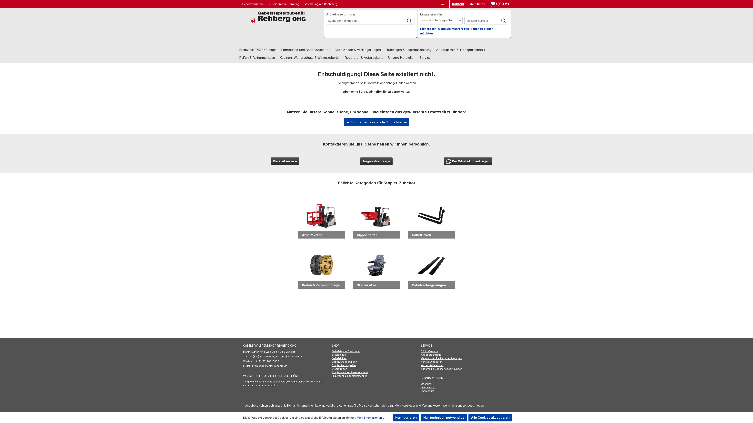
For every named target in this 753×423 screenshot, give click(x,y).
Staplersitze (339, 354)
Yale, (306, 381)
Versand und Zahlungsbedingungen (441, 358)
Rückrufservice (285, 161)
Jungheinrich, (250, 381)
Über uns (426, 383)
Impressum (427, 391)
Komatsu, (292, 381)
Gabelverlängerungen (344, 361)
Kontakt (458, 4)
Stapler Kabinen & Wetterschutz (350, 372)
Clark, (300, 381)
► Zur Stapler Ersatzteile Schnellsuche (376, 122)
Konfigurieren (406, 417)
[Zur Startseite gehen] (278, 17)
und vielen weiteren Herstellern (261, 385)
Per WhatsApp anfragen (471, 161)
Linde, (266, 381)
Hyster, (283, 381)
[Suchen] (410, 20)
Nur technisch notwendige (443, 417)
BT (320, 381)
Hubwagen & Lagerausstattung (349, 375)
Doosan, (314, 381)
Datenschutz (428, 387)
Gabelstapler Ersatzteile (346, 351)
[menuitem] (376, 351)
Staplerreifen (339, 368)
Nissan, (274, 381)
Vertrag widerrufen (431, 361)
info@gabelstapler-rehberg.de (269, 365)
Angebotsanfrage (376, 161)
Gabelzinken (339, 358)
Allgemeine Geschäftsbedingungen (441, 368)
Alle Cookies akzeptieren (490, 417)
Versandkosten (431, 405)
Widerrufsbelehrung (432, 365)
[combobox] (365, 20)
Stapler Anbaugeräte (344, 365)
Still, (260, 381)
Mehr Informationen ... (370, 417)
